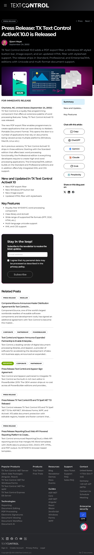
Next (87, 21)
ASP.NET (52, 499)
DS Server (6, 495)
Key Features (70, 114)
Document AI (8, 524)
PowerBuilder (39, 332)
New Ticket (69, 470)
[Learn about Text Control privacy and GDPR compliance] (83, 516)
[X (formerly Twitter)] (65, 192)
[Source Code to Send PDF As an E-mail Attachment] (91, 21)
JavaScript (53, 511)
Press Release (9, 21)
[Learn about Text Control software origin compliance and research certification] (84, 527)
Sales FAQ (69, 480)
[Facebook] (73, 192)
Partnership (22, 332)
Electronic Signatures (12, 515)
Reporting (7, 363)
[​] (5, 5)
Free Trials (38, 474)
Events (51, 483)
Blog (50, 470)
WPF (50, 521)
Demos (52, 477)
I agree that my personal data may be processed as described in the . (27, 263)
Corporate (8, 332)
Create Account (17, 548)
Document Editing (10, 508)
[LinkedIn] (69, 192)
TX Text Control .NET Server (14, 470)
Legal (42, 548)
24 (22, 44)
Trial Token (38, 470)
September (15, 44)
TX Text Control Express (13, 492)
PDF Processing (9, 511)
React (51, 505)
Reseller (24, 298)
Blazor (51, 508)
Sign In (4, 548)
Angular (52, 502)
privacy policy (17, 267)
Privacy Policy (32, 548)
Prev (80, 21)
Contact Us (85, 491)
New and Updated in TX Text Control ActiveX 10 (73, 108)
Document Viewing (11, 518)
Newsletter (53, 474)
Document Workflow (11, 521)
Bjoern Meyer (15, 41)
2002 (26, 44)
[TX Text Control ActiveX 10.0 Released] (76, 21)
